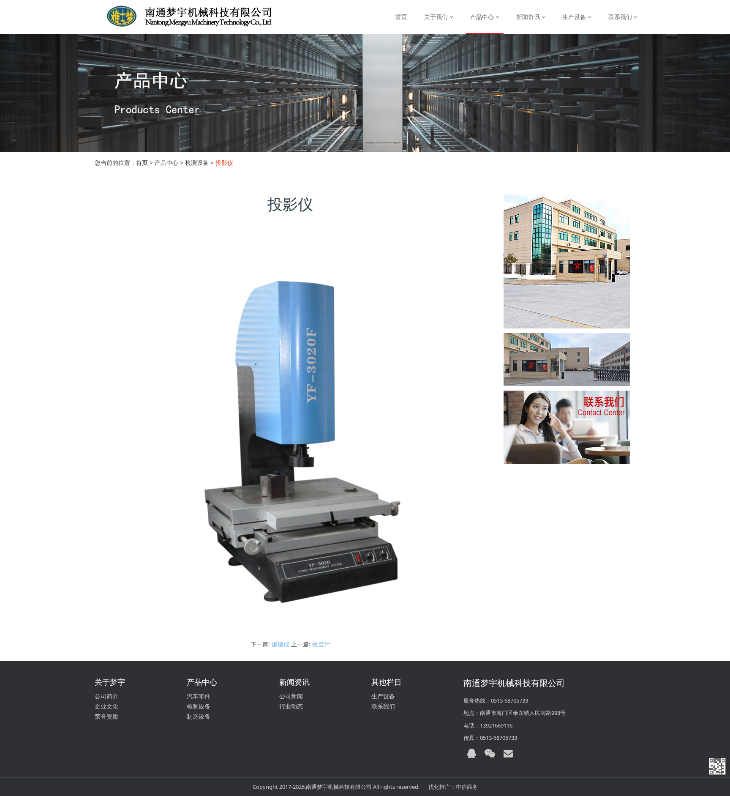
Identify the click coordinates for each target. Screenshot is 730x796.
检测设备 (198, 706)
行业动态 (291, 706)
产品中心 (166, 163)
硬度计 (321, 644)
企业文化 (106, 706)
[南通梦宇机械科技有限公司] (180, 17)
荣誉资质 (106, 716)
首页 (401, 17)
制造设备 (198, 716)
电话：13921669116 (487, 725)
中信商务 (467, 787)
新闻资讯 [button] (529, 17)
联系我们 (383, 706)
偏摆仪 (280, 644)
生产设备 (383, 696)
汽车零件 (198, 696)
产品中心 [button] (483, 17)
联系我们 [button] (621, 17)
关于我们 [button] (436, 17)
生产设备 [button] (575, 17)
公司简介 (106, 696)
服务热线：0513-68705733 (495, 700)
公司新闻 (291, 696)
